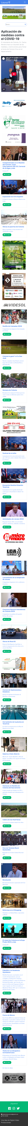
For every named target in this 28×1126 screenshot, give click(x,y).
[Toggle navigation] (25, 2)
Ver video (7, 174)
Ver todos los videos (7, 1068)
